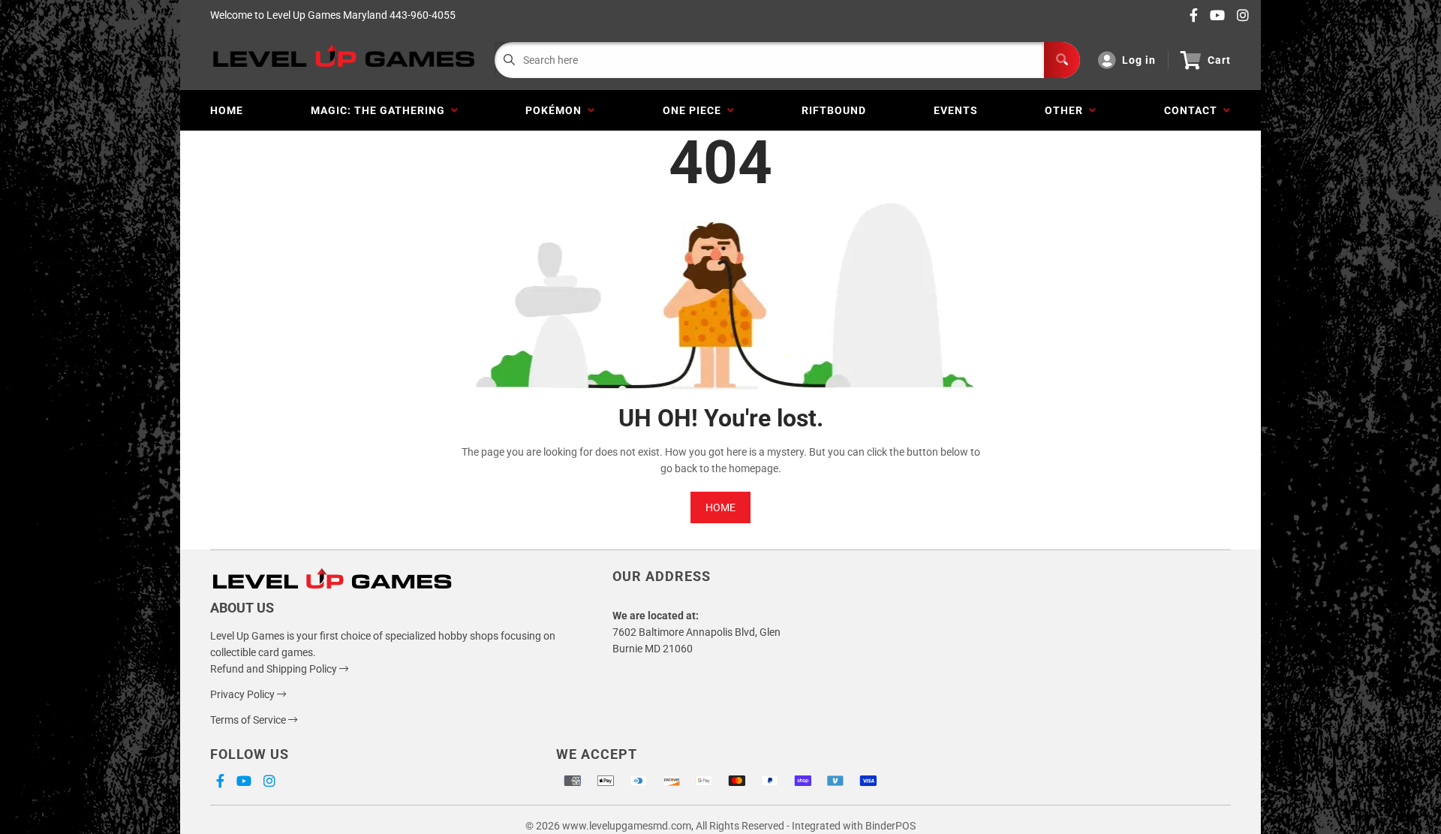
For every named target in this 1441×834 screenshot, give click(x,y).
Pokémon (556, 110)
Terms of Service (249, 720)
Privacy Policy (243, 694)
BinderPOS (890, 826)
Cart (1219, 60)
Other (1067, 110)
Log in (1139, 60)
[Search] (1062, 60)
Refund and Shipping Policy (274, 669)
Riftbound (834, 110)
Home (226, 110)
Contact (1193, 110)
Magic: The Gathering (381, 110)
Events (956, 110)
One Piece (695, 110)
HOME (720, 507)
